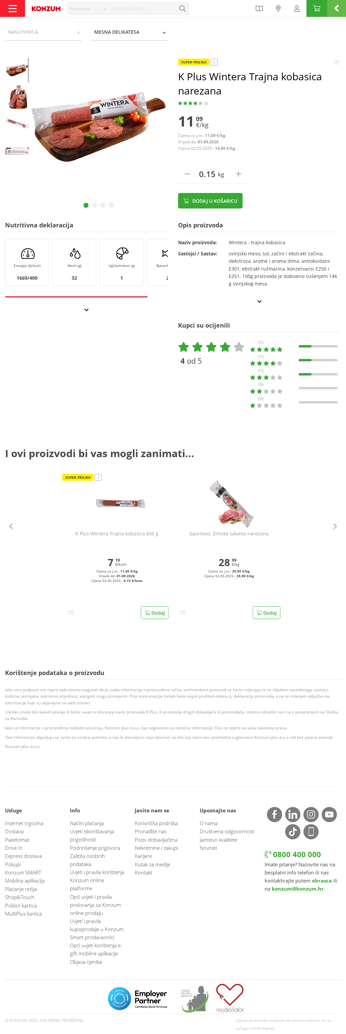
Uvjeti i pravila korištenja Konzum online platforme (97, 880)
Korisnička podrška (156, 823)
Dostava (14, 831)
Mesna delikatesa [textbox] (116, 32)
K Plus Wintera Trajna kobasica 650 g (116, 534)
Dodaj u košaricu (214, 201)
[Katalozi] (259, 8)
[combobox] (87, 8)
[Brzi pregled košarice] (336, 8)
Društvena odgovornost (227, 831)
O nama (209, 823)
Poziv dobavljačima (156, 839)
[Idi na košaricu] (316, 8)
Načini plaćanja (87, 823)
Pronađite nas (151, 831)
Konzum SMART (23, 872)
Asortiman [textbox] (80, 8)
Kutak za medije (152, 864)
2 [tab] (94, 205)
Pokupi (13, 864)
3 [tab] (102, 205)
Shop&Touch (19, 897)
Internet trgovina (24, 823)
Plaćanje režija (21, 889)
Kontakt (143, 872)
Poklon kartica (21, 905)
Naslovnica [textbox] (23, 32)
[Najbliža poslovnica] (278, 8)
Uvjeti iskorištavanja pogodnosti (92, 835)
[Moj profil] (297, 8)
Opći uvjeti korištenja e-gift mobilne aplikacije (96, 949)
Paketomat (17, 839)
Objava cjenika (86, 961)
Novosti (208, 847)
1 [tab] (86, 205)
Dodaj (157, 613)
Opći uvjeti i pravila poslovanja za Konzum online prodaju (95, 904)
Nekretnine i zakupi (156, 847)
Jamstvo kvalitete (218, 839)
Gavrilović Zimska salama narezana (229, 534)
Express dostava (23, 856)
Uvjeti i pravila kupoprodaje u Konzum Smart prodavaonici (97, 929)
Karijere (143, 856)
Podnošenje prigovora (95, 847)
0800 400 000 (296, 854)
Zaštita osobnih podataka (87, 860)
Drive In (14, 847)
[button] (11, 526)
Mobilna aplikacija (25, 880)
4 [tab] (111, 205)
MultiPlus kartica (23, 913)
